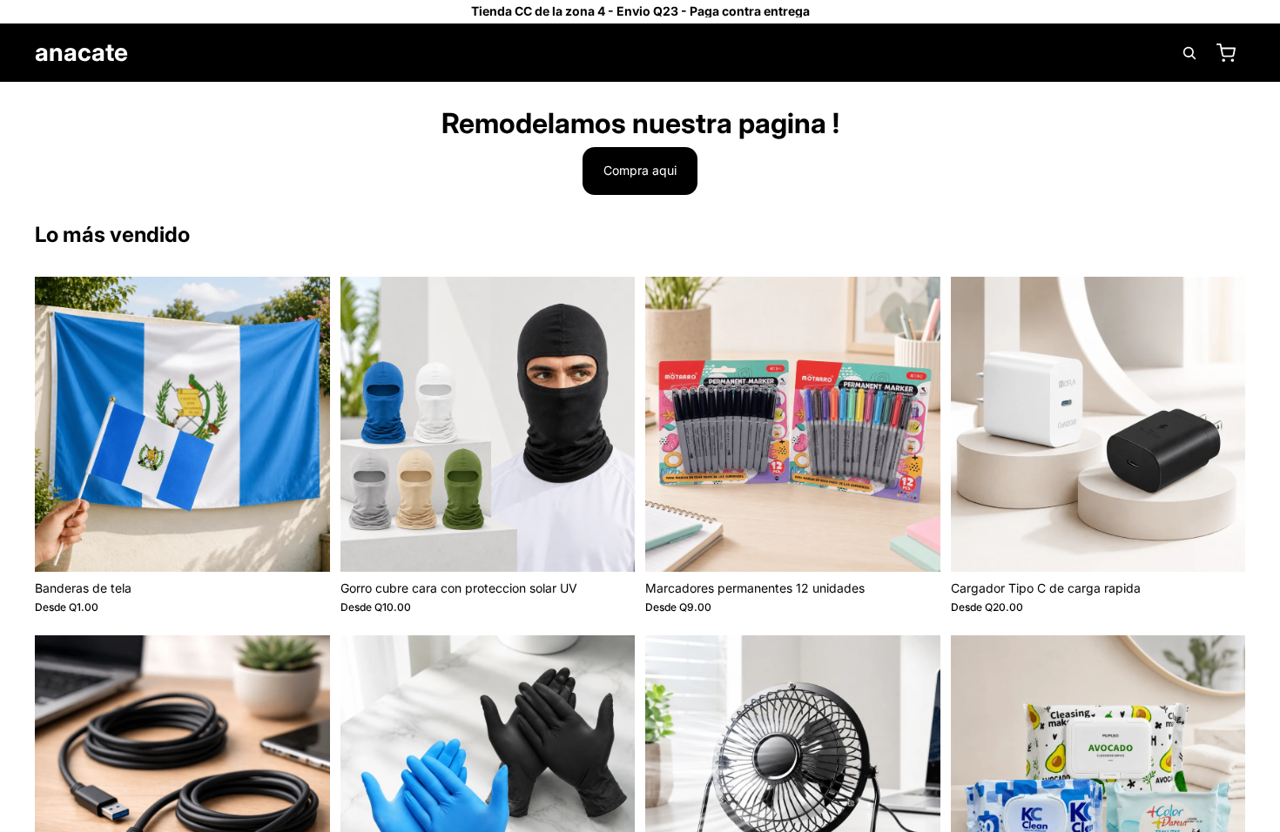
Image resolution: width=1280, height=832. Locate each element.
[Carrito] (1226, 53)
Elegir (318, 544)
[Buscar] (1189, 53)
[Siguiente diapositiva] (304, 424)
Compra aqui (640, 170)
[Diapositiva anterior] (61, 424)
